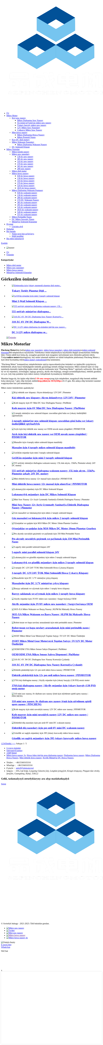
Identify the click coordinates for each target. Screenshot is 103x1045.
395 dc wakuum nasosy (27, 205)
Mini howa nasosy (19, 132)
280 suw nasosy (24, 169)
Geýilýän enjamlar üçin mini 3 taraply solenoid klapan (42, 457)
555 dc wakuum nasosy (27, 214)
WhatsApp (5, 947)
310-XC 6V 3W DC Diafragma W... (31, 321)
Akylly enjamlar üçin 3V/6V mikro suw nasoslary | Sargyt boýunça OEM (52, 604)
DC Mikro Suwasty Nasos (23, 219)
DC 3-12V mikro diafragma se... (29, 332)
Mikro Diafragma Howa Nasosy (31, 135)
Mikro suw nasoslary (21, 154)
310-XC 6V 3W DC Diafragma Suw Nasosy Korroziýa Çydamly (47, 664)
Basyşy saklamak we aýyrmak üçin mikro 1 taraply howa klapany (48, 593)
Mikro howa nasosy (20, 173)
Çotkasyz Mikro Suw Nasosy (29, 130)
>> (14, 743)
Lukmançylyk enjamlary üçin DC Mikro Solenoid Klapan (44, 494)
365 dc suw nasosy (25, 166)
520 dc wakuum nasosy (27, 207)
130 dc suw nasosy (25, 156)
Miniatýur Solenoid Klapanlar (24, 222)
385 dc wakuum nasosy (27, 202)
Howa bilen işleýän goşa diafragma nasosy (45, 755)
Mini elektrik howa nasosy (30, 758)
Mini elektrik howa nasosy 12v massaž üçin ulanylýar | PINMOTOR (49, 484)
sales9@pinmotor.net (25, 768)
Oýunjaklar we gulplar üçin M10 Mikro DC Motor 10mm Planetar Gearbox (54, 528)
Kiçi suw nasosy (19, 118)
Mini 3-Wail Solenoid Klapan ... (29, 301)
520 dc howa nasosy (25, 185)
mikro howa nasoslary (53, 350)
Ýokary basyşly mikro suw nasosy (31, 125)
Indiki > (9, 743)
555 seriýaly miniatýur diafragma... (31, 311)
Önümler (10, 255)
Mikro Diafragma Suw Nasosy (30, 120)
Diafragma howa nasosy (74, 755)
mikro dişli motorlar (71, 350)
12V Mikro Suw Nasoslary (28, 128)
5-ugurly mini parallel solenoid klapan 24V (35, 552)
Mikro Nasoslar (13, 149)
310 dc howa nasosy (25, 181)
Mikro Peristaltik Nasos (22, 217)
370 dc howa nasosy (25, 183)
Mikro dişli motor (19, 171)
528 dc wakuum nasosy (27, 212)
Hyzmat (9, 224)
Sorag (3, 784)
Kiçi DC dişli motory (21, 140)
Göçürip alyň (17, 226)
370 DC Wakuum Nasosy (28, 200)
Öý (7, 113)
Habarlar (10, 229)
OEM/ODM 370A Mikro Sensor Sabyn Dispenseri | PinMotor (45, 654)
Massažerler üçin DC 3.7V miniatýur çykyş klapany (40, 583)
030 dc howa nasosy (25, 176)
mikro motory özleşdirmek (35, 360)
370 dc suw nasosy (25, 164)
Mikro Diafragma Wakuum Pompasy (27, 190)
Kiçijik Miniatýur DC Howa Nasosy (58, 758)
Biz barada (11, 231)
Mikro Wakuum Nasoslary (23, 142)
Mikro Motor (11, 115)
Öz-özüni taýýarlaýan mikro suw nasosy (34, 123)
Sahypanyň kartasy (14, 750)
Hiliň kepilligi (17, 236)
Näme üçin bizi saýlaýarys (23, 234)
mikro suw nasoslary (34, 350)
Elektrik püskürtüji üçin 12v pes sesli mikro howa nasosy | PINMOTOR (51, 675)
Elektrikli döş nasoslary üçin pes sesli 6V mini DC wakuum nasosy (48, 727)
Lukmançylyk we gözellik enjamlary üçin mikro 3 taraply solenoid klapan (52, 562)
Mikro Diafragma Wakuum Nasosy (32, 144)
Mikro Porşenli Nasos (26, 137)
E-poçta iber (6, 945)
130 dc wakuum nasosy (27, 195)
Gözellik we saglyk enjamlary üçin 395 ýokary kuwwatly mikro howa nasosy (54, 738)
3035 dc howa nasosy (26, 188)
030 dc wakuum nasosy (27, 193)
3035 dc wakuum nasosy (27, 210)
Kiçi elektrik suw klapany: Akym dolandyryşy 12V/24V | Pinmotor (48, 397)
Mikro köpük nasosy (20, 152)
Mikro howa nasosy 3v (16, 755)
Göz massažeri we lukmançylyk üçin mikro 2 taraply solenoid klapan (50, 518)
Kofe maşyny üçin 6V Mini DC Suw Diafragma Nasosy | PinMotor (48, 408)
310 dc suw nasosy (25, 161)
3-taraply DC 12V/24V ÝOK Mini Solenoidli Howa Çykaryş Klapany (50, 573)
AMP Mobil (11, 753)
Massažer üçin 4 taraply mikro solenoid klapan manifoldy (44, 447)
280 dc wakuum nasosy (27, 197)
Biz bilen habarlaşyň (15, 238)
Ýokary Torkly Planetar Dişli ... (29, 290)
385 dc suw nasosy (25, 159)
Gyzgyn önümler (13, 748)
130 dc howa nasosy (25, 178)
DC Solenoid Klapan (21, 147)
